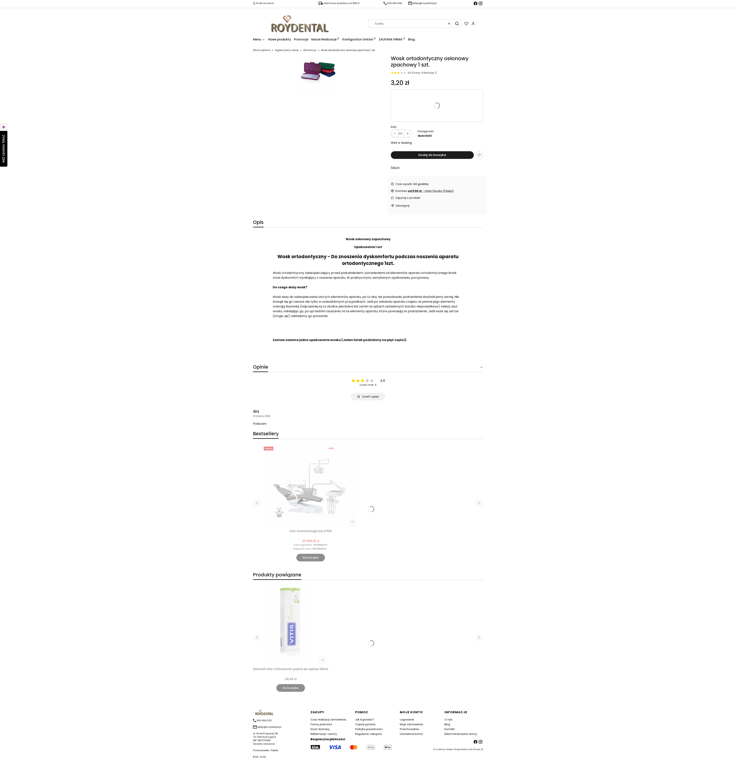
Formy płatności (321, 724)
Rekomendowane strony (460, 734)
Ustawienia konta (411, 734)
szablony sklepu (444, 749)
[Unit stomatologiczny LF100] (311, 486)
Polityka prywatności (368, 729)
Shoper (476, 749)
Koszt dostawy (320, 729)
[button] (456, 23)
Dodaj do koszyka (432, 155)
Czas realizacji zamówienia (328, 719)
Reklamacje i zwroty (323, 734)
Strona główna (261, 50)
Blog (447, 724)
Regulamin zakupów (368, 734)
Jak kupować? (364, 719)
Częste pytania (365, 724)
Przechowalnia (409, 729)
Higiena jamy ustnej (286, 50)
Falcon (395, 167)
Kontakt (449, 729)
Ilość (394, 127)
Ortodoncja (309, 50)
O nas (448, 719)
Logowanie (407, 719)
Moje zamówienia (411, 724)
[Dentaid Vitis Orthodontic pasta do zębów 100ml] (291, 624)
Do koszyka (311, 558)
